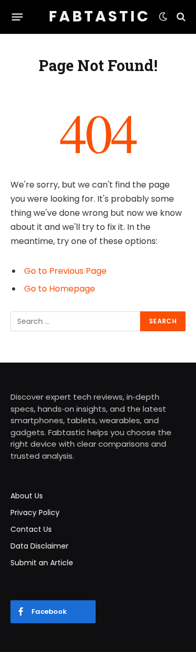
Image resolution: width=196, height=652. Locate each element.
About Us (26, 496)
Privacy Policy (35, 512)
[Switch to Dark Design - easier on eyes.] (163, 16)
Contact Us (31, 529)
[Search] (180, 17)
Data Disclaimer (39, 546)
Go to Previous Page (65, 271)
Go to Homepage (59, 289)
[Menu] (17, 16)
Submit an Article (41, 562)
